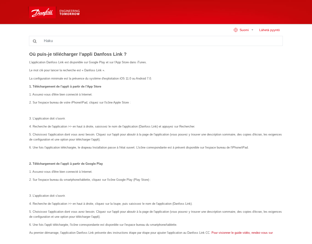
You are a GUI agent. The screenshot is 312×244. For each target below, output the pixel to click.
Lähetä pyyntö (269, 30)
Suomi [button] (244, 30)
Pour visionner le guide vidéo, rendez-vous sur (242, 232)
